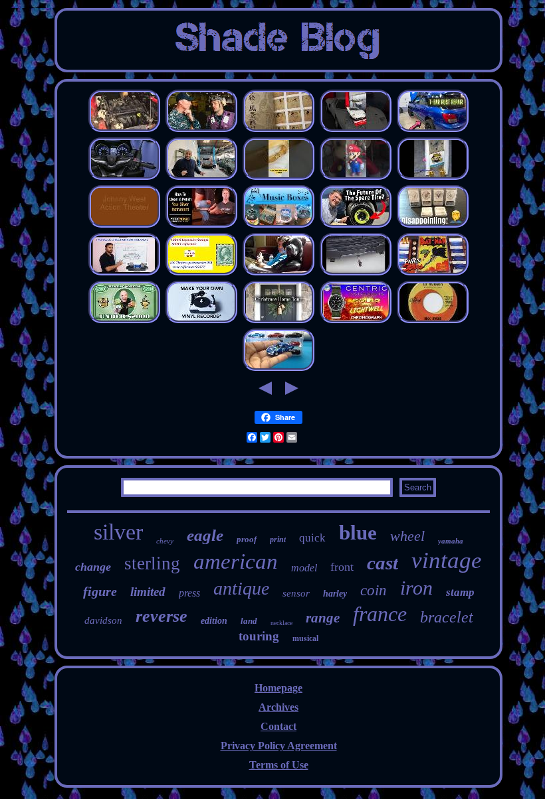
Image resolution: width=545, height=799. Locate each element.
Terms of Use (278, 764)
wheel (407, 536)
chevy (164, 541)
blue (358, 532)
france (380, 614)
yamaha (450, 541)
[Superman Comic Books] (432, 273)
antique (241, 588)
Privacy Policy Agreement (279, 745)
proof (247, 539)
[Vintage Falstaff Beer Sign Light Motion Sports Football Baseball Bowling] (432, 177)
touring (259, 636)
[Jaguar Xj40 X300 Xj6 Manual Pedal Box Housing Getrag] (201, 177)
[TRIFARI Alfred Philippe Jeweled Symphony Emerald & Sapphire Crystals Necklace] (278, 177)
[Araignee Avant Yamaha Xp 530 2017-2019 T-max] (124, 177)
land (249, 621)
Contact (278, 726)
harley (335, 594)
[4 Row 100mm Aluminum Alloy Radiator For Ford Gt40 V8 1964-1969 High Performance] (355, 129)
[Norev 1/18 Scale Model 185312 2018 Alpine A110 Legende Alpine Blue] (278, 368)
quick (312, 538)
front (342, 566)
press (189, 593)
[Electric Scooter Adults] (124, 321)
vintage (446, 560)
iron (416, 588)
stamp (460, 592)
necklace (281, 622)
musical (305, 638)
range (323, 618)
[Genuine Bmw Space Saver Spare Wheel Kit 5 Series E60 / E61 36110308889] (355, 225)
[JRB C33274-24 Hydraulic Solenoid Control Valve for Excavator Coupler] (124, 273)
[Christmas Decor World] (278, 321)
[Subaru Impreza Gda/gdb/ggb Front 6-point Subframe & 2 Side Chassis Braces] (432, 129)
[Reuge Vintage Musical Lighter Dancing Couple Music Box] (278, 225)
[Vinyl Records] (201, 321)
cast (382, 562)
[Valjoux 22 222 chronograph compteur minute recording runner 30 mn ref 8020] (355, 321)
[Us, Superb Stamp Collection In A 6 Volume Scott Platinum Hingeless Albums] (201, 273)
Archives (278, 707)
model (304, 567)
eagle (205, 535)
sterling (152, 563)
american (235, 561)
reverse (161, 616)
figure (100, 591)
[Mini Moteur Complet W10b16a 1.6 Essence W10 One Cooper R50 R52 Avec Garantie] (124, 129)
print (278, 539)
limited (147, 592)
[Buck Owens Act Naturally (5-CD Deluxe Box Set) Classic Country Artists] (432, 321)
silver (118, 532)
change (93, 566)
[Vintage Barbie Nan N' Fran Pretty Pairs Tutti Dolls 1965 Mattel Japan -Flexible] (278, 273)
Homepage (278, 687)
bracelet (446, 617)
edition (214, 621)
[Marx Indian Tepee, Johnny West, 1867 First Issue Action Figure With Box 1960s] (124, 225)
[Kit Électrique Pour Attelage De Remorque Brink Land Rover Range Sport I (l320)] (355, 273)
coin (373, 590)
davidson (103, 620)
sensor (296, 593)
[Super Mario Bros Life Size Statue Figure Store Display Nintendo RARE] (355, 177)
